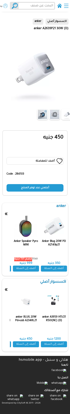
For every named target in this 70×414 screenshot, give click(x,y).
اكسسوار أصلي (57, 21)
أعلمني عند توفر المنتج (35, 187)
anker (38, 21)
